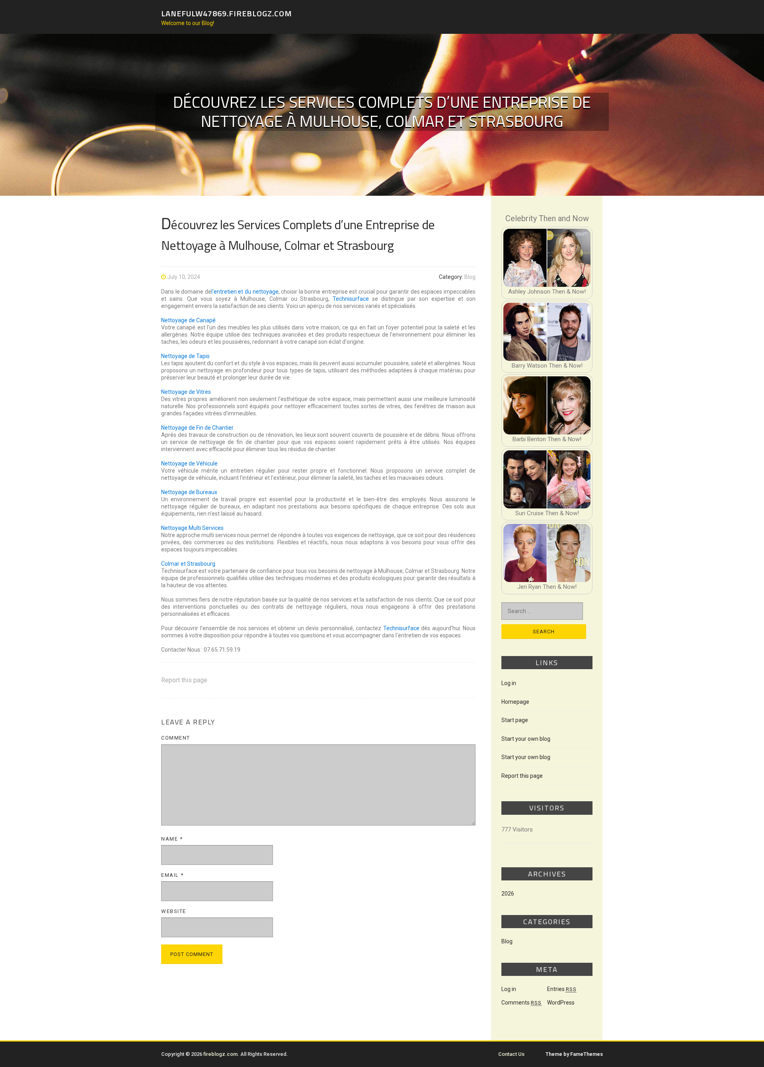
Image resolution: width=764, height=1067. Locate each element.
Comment (175, 738)
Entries (562, 989)
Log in (508, 683)
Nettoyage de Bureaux (189, 492)
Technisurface (351, 299)
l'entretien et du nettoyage (245, 291)
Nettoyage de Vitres (186, 392)
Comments (521, 1002)
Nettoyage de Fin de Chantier (197, 427)
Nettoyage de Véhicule (189, 463)
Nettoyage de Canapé (188, 320)
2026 (507, 893)
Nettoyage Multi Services (192, 528)
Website (173, 911)
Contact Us (511, 1054)
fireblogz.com (220, 1054)
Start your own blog (525, 739)
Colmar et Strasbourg (188, 564)
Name (172, 839)
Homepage (515, 702)
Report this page (184, 680)
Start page (514, 720)
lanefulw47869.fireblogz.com (226, 13)
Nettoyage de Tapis (185, 356)
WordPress (561, 1002)
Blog (470, 277)
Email (172, 875)
